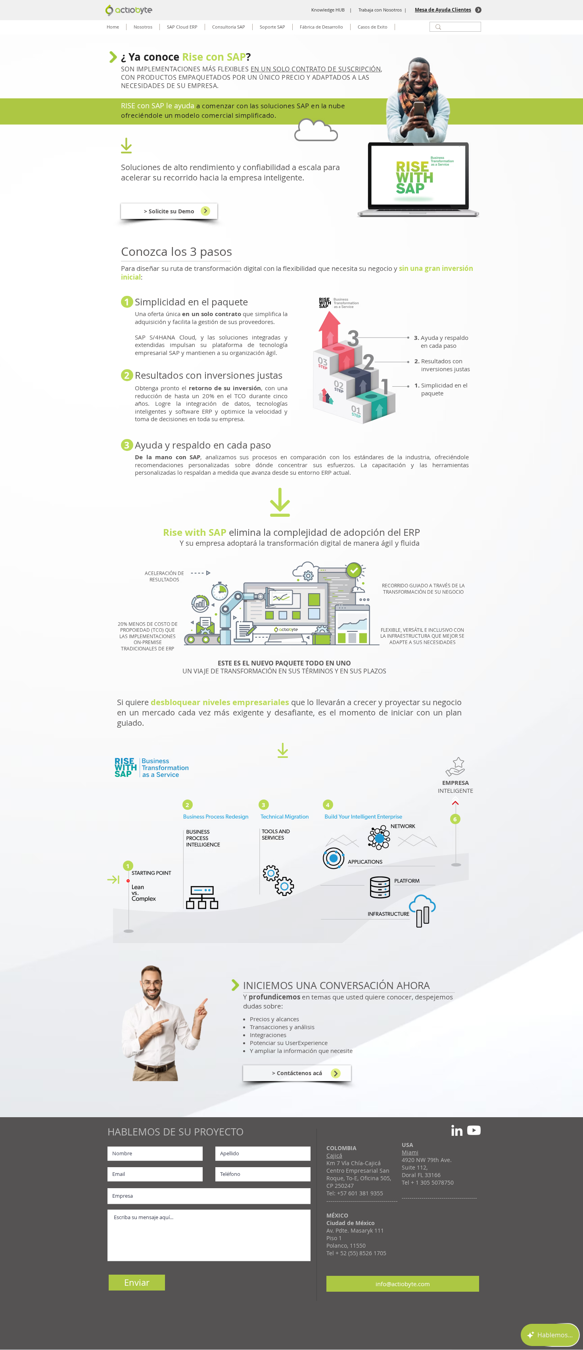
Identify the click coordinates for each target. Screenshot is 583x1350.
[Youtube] (474, 1130)
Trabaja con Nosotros (380, 10)
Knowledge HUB (328, 10)
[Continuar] (205, 211)
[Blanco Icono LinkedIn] (457, 1130)
